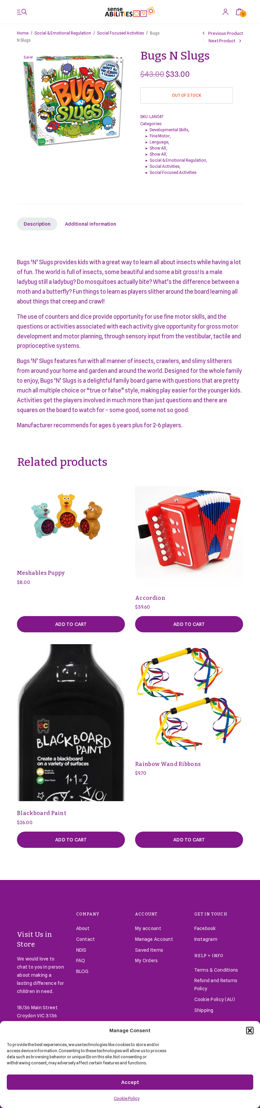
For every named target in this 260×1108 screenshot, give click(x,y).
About (82, 928)
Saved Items (149, 950)
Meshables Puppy (41, 573)
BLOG (82, 971)
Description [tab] (37, 224)
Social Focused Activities (120, 33)
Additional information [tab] (90, 224)
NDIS (81, 950)
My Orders (146, 960)
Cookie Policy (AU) (214, 999)
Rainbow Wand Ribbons (168, 764)
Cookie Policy (126, 1098)
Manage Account (154, 939)
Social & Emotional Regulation (63, 33)
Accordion (150, 598)
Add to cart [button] (71, 624)
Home (22, 33)
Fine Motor (160, 135)
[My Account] (225, 11)
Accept (130, 1082)
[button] (249, 1030)
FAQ (80, 960)
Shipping (204, 1010)
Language (159, 141)
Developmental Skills (169, 129)
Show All (158, 148)
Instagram (206, 939)
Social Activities (164, 166)
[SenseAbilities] (130, 12)
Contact (85, 939)
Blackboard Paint (41, 813)
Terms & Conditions (216, 970)
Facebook (205, 928)
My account (148, 928)
